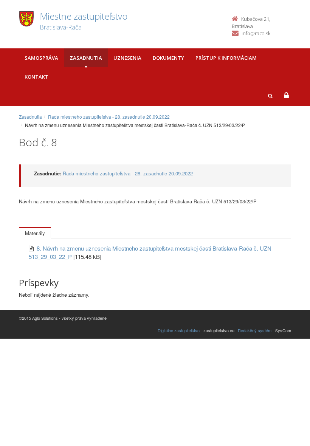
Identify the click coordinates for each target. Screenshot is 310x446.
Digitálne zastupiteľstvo (179, 330)
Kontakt (36, 76)
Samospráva (41, 57)
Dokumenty (168, 57)
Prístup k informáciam (226, 57)
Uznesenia (127, 57)
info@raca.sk (256, 33)
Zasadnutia (86, 57)
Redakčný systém (254, 330)
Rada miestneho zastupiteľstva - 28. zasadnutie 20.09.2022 (109, 116)
